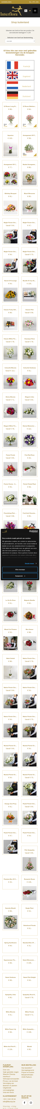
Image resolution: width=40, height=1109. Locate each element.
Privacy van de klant (10, 1099)
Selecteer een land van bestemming (20, 38)
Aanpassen (19, 576)
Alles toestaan (20, 569)
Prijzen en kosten (27, 1090)
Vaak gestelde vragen (11, 1090)
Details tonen (29, 563)
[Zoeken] (25, 10)
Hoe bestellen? (26, 1086)
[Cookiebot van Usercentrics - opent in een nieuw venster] (29, 531)
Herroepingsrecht (27, 1088)
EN (37, 2)
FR (34, 2)
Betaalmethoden (27, 1093)
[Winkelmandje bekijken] (30, 11)
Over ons (6, 1088)
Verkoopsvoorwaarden (11, 1097)
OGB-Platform (26, 1095)
